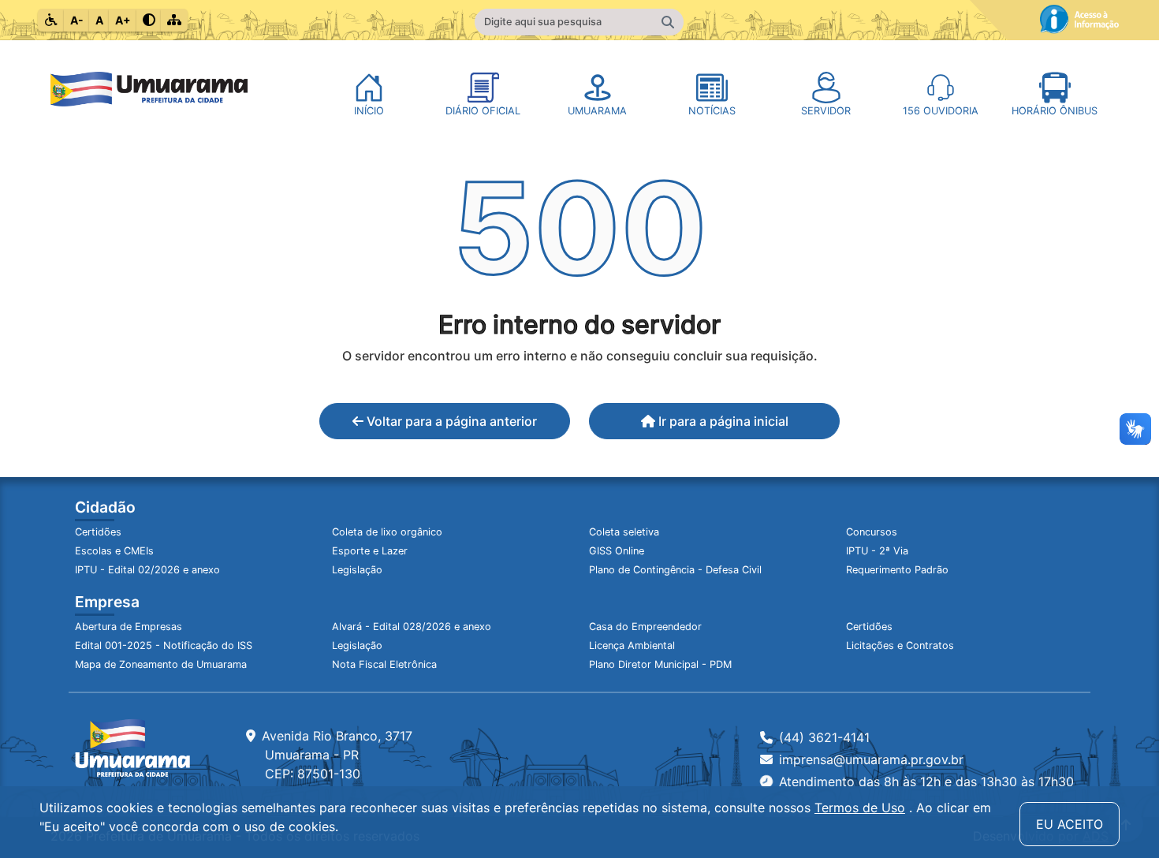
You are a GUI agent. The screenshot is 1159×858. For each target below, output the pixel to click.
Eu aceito (1069, 824)
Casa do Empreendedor (645, 626)
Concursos (871, 532)
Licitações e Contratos (900, 645)
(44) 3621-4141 (824, 737)
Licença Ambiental (632, 645)
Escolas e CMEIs (114, 551)
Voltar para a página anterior (450, 421)
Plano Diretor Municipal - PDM (660, 664)
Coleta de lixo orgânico (387, 532)
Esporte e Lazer (370, 551)
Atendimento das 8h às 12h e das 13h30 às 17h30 (926, 781)
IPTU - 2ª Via (877, 551)
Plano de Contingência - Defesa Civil (675, 570)
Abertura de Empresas (128, 626)
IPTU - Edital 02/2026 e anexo (147, 570)
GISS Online (616, 551)
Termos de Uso (859, 807)
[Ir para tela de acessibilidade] (51, 20)
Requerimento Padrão (897, 570)
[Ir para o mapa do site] (174, 20)
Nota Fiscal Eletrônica (384, 664)
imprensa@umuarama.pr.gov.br (871, 759)
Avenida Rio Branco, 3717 (337, 755)
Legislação (357, 570)
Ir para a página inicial (721, 421)
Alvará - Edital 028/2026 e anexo (411, 626)
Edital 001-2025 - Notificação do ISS (163, 645)
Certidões (98, 532)
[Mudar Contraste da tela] (149, 20)
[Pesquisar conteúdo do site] (668, 22)
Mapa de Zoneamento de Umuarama (161, 664)
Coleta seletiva (624, 532)
